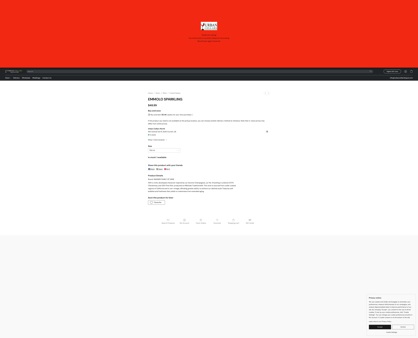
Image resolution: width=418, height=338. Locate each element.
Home (150, 93)
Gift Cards (250, 223)
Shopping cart (233, 223)
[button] (13, 71)
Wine (165, 93)
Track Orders (201, 223)
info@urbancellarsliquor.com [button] (401, 78)
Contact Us (46, 78)
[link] (391, 331)
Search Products (168, 223)
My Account (184, 223)
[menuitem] (265, 93)
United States (174, 93)
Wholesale (26, 78)
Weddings (36, 78)
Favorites (217, 223)
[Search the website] (370, 71)
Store (7, 78)
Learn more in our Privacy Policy (380, 321)
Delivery (16, 78)
